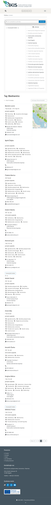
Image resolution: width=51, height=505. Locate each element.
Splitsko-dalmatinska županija (36, 72)
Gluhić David (9, 278)
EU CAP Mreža (8, 459)
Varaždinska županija (33, 75)
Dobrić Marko (10, 210)
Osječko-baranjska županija (35, 59)
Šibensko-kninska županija (35, 67)
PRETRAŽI (42, 21)
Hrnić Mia (8, 311)
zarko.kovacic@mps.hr (12, 370)
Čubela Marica (10, 175)
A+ (25, 10)
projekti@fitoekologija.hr (13, 204)
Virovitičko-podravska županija (36, 77)
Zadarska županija (33, 83)
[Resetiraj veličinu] (31, 11)
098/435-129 (10, 303)
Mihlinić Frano (10, 410)
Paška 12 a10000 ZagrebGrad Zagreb (10, 394)
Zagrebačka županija (33, 85)
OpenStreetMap (40, 127)
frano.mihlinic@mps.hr (13, 434)
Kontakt (7, 455)
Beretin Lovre (10, 106)
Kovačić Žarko (10, 347)
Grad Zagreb (31, 40)
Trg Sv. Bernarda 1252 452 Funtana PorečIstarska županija (12, 298)
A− (27, 10)
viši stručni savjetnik (10, 215)
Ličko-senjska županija (34, 53)
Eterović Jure (9, 241)
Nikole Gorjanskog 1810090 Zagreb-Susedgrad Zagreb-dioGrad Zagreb (16, 197)
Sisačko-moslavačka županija (35, 69)
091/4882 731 (10, 232)
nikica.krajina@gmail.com (13, 401)
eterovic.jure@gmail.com (13, 267)
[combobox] (22, 21)
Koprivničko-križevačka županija (36, 48)
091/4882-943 (10, 432)
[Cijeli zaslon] (34, 105)
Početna (6, 15)
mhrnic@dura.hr (11, 341)
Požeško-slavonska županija (35, 61)
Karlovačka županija (33, 45)
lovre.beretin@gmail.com (13, 134)
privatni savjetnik (9, 111)
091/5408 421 (10, 368)
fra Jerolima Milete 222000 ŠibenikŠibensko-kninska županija (13, 226)
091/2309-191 (10, 265)
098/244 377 (10, 167)
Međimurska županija (33, 56)
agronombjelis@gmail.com (14, 169)
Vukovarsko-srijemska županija (36, 80)
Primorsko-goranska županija (35, 64)
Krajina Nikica (10, 376)
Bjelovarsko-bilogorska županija (36, 30)
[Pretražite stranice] (5, 11)
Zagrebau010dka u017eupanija (36, 88)
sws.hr (25, 502)
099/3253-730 (10, 398)
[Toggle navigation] (45, 11)
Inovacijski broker (13, 27)
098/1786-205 (10, 202)
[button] (33, 112)
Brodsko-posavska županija (35, 33)
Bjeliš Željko (9, 140)
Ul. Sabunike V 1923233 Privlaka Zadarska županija (11, 261)
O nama (7, 453)
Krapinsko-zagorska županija (35, 51)
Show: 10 (33, 441)
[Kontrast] (23, 11)
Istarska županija (32, 43)
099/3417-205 (10, 132)
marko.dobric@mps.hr (12, 235)
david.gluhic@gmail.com (13, 305)
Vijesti (6, 457)
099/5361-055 (10, 339)
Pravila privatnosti (9, 460)
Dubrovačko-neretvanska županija (34, 36)
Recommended (38, 100)
